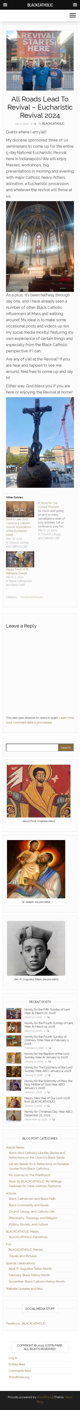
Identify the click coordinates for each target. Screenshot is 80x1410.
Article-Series (15, 1147)
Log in (13, 1358)
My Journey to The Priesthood (29, 1175)
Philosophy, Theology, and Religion (33, 1218)
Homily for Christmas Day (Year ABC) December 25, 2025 (48, 1113)
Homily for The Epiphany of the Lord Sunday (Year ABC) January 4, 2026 (48, 1069)
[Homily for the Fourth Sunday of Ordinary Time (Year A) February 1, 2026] (14, 1040)
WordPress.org (19, 1377)
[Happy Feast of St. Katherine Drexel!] (20, 559)
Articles (11, 1193)
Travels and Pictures (31, 597)
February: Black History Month (29, 1275)
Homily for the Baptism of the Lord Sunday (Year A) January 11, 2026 (46, 1055)
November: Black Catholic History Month (37, 1281)
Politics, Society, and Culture (28, 1224)
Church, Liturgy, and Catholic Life (31, 1211)
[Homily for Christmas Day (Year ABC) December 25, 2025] (14, 1115)
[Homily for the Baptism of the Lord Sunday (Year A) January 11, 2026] (14, 1057)
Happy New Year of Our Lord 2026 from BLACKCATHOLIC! (47, 1099)
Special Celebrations (20, 1263)
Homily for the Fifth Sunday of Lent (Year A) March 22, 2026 (47, 1011)
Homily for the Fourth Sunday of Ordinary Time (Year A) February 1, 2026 (46, 1040)
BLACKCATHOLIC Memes (26, 1249)
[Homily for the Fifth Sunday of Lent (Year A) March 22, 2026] (14, 1013)
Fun (8, 1244)
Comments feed (20, 1370)
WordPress (44, 1397)
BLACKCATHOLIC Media (22, 1231)
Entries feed (17, 1364)
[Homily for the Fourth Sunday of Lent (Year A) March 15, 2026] (14, 1027)
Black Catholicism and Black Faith (32, 1199)
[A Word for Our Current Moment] (54, 520)
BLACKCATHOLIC (53, 123)
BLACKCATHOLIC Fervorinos (28, 1237)
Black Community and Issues (28, 1205)
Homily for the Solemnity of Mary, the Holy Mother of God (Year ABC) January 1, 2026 (48, 1084)
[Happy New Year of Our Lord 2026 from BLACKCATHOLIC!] (14, 1102)
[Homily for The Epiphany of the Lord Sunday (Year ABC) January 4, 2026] (14, 1071)
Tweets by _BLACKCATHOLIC (26, 1323)
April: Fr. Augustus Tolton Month (30, 1268)
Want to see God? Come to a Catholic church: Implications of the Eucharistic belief (18, 527)
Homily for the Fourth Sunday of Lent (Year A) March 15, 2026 (48, 1024)
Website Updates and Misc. (24, 1288)
